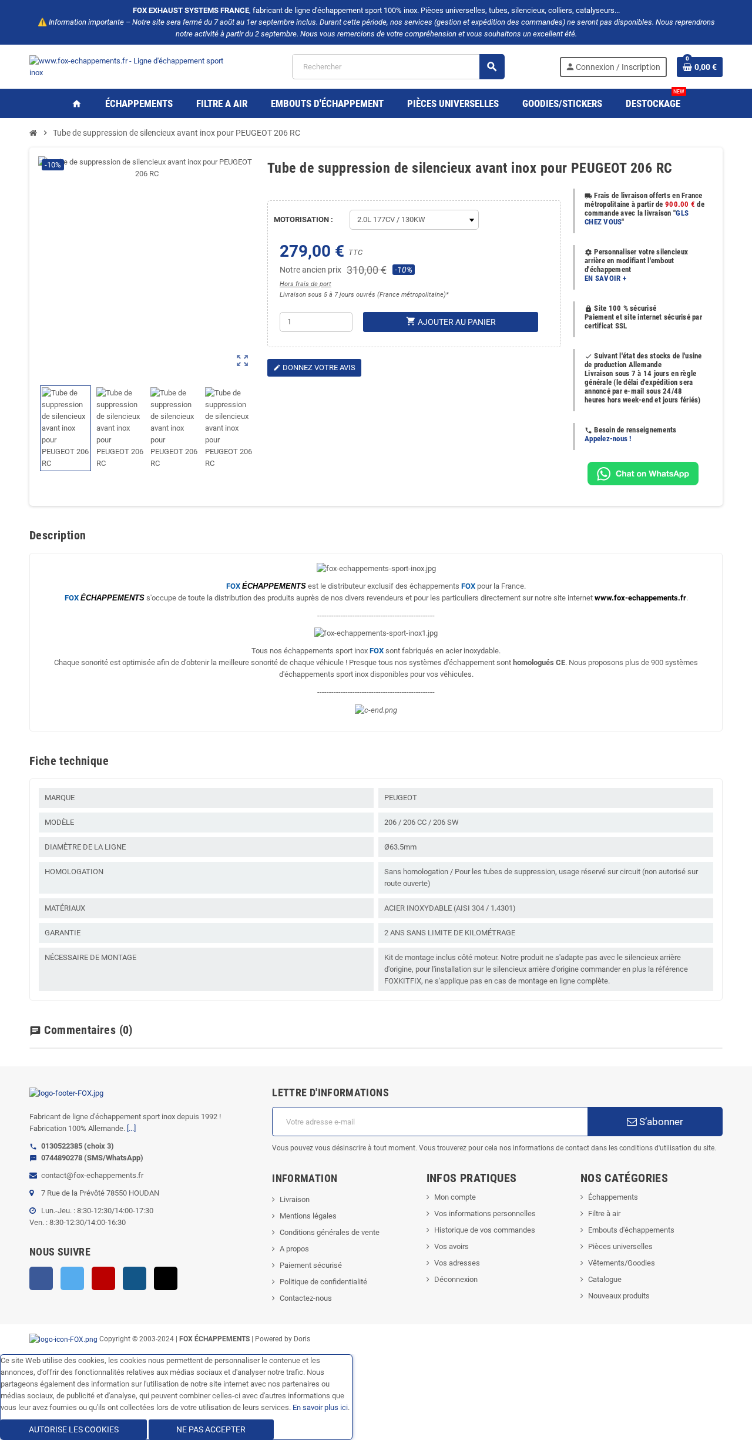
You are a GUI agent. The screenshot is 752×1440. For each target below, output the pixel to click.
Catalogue (605, 1279)
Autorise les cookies (74, 1429)
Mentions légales (308, 1215)
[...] (131, 1128)
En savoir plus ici (320, 1407)
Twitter (72, 1278)
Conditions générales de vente (330, 1232)
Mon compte (455, 1197)
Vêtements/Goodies (621, 1262)
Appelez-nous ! (608, 438)
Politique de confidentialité (323, 1281)
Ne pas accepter (211, 1429)
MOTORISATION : (303, 219)
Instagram (134, 1278)
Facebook (41, 1278)
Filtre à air (604, 1213)
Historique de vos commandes (484, 1230)
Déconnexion (456, 1279)
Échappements (613, 1197)
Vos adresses (457, 1262)
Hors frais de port (305, 284)
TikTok (165, 1278)
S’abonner (660, 1121)
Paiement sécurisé (311, 1265)
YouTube (103, 1278)
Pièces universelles (620, 1246)
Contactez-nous (306, 1298)
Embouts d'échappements (631, 1230)
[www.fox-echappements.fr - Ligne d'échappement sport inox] (133, 66)
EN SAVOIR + (605, 278)
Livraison (295, 1199)
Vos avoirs (451, 1246)
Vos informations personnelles (485, 1213)
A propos (294, 1248)
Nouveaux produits (619, 1295)
